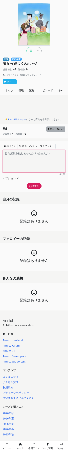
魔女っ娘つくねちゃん (21, 63)
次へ (59, 129)
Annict (8, 320)
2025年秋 (8, 434)
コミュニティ (11, 376)
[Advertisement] (34, 107)
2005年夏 (16, 59)
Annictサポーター (17, 119)
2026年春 (8, 424)
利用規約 (8, 387)
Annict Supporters (14, 361)
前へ (52, 129)
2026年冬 (8, 429)
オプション (9, 178)
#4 (5, 129)
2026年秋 (8, 413)
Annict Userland (13, 340)
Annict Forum (11, 345)
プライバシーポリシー (16, 392)
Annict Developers (14, 356)
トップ (9, 90)
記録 (31, 90)
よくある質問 (11, 382)
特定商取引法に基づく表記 (18, 398)
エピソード (46, 90)
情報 (21, 90)
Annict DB (9, 351)
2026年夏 (8, 418)
